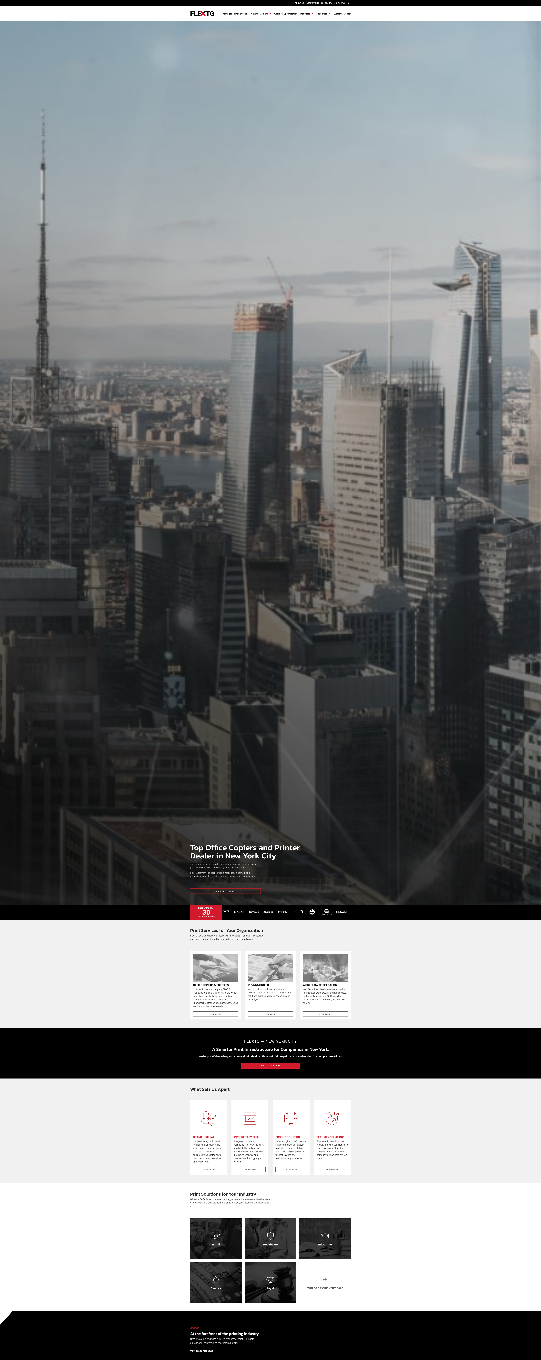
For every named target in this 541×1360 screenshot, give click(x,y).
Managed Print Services (235, 13)
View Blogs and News (201, 1351)
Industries (305, 13)
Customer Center (342, 13)
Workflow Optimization (285, 13)
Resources (322, 13)
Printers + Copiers (259, 13)
